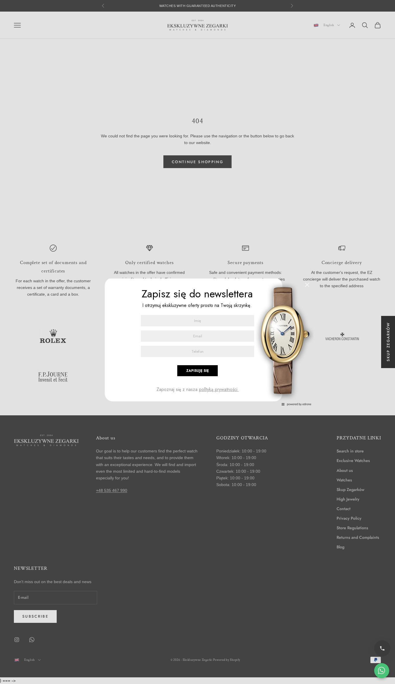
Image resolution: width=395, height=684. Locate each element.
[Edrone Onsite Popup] (197, 342)
